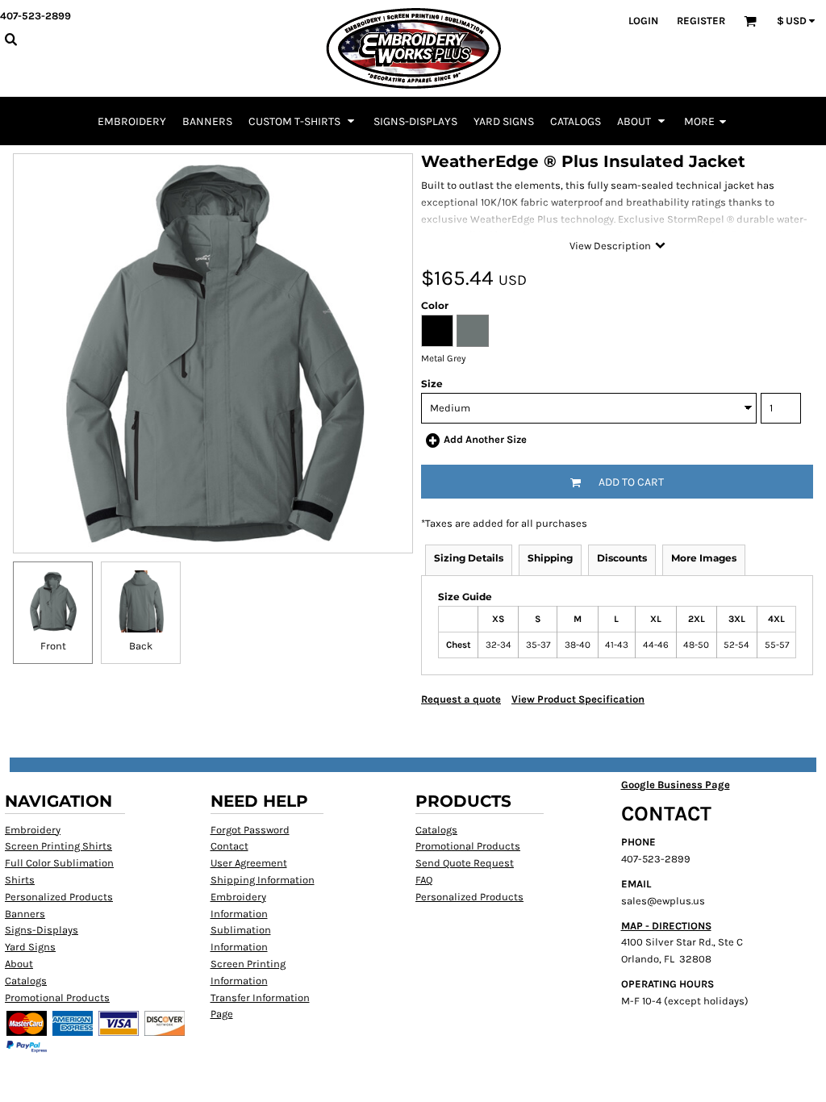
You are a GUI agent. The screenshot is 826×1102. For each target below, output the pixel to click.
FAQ (423, 880)
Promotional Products (57, 997)
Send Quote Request (464, 863)
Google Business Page (675, 784)
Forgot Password (250, 830)
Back (140, 646)
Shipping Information (263, 880)
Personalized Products (59, 897)
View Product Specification (578, 699)
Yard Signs (30, 947)
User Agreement (249, 863)
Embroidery (32, 830)
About (19, 964)
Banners (25, 914)
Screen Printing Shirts (58, 846)
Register (701, 21)
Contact (229, 846)
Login (643, 21)
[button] (302, 121)
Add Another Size (485, 439)
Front (53, 646)
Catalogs (26, 981)
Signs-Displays (41, 930)
